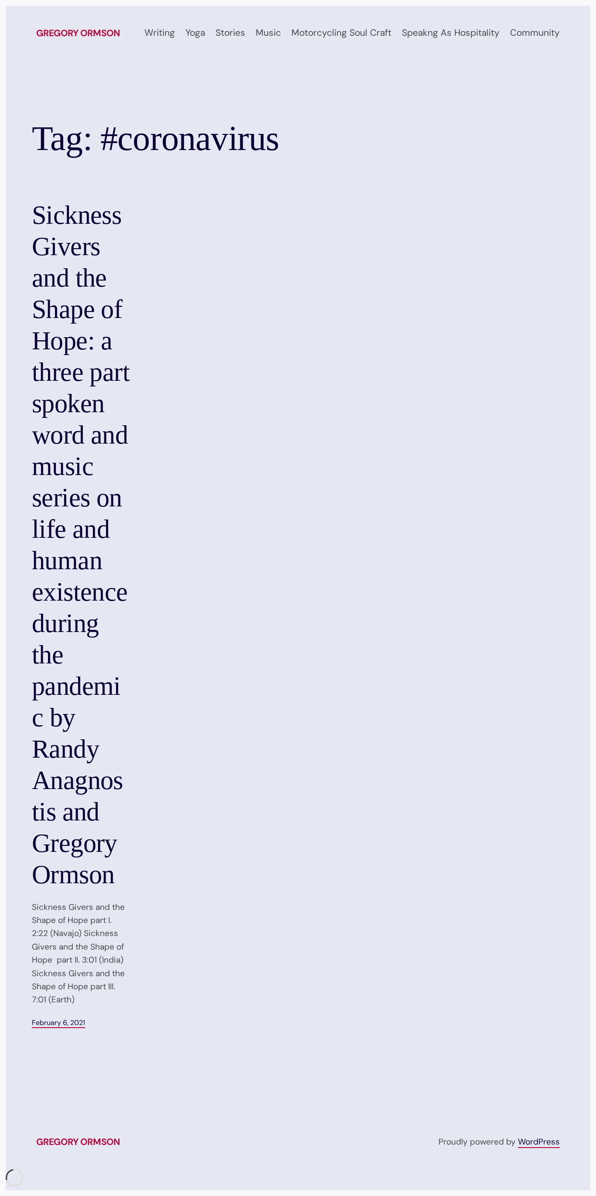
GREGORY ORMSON (78, 33)
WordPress (539, 1141)
